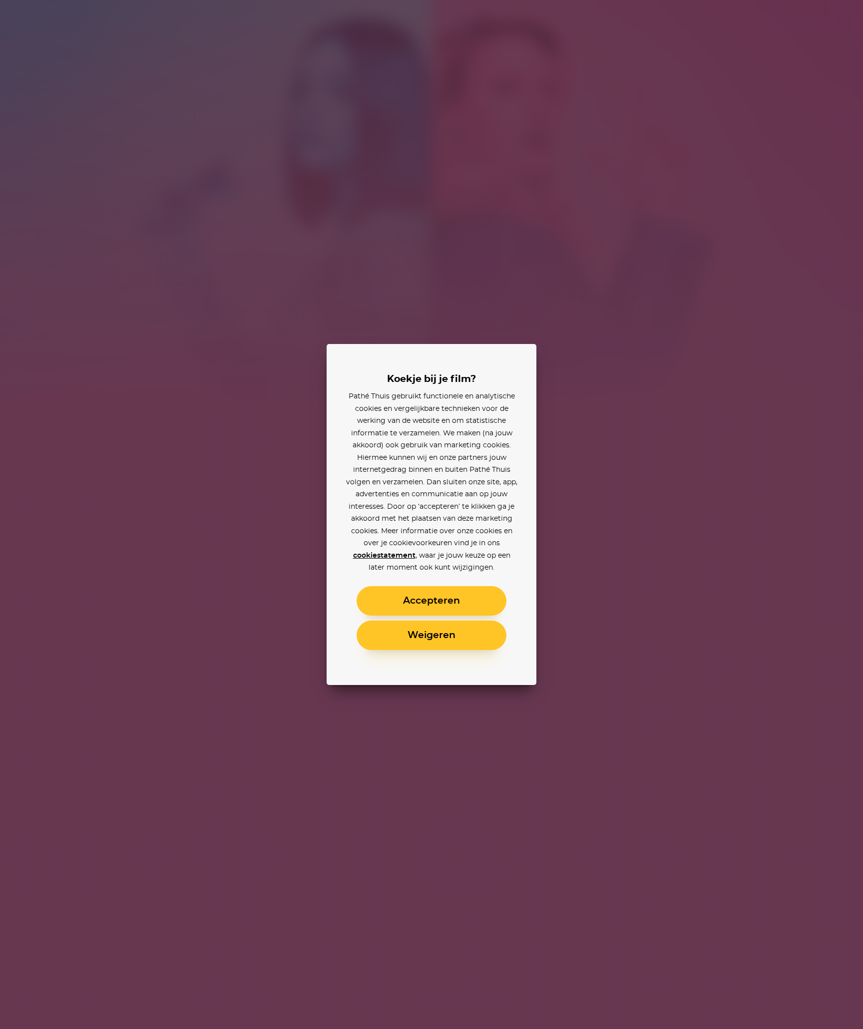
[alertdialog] (431, 514)
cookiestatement (384, 555)
